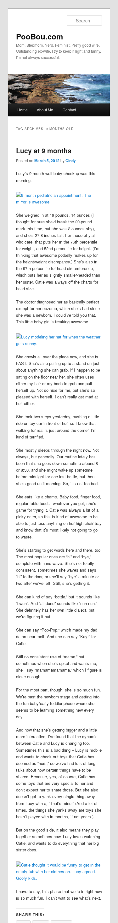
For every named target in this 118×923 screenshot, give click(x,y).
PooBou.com (39, 36)
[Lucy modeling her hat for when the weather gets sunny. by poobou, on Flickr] (59, 343)
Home (22, 109)
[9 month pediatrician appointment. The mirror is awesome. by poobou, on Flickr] (59, 202)
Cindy (70, 160)
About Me (45, 109)
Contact (69, 109)
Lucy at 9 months (43, 150)
